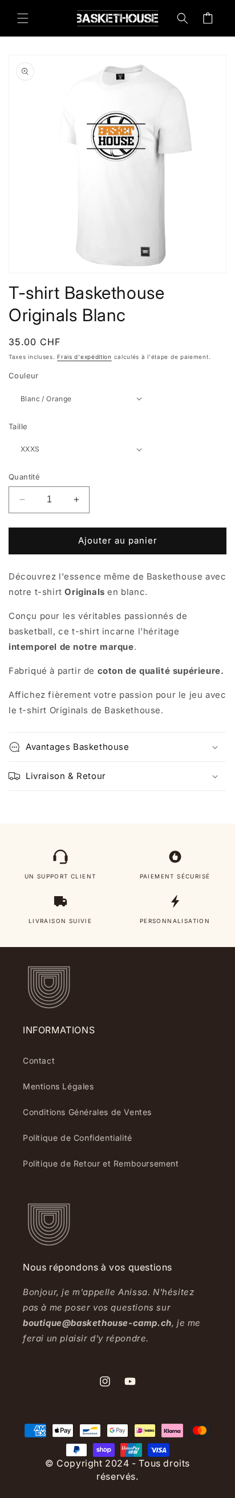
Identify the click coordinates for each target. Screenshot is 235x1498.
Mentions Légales (58, 1086)
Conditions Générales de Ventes (87, 1112)
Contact (39, 1060)
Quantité (24, 476)
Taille (18, 426)
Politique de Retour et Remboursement (101, 1163)
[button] (22, 18)
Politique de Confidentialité (77, 1138)
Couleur (24, 375)
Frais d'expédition (84, 356)
